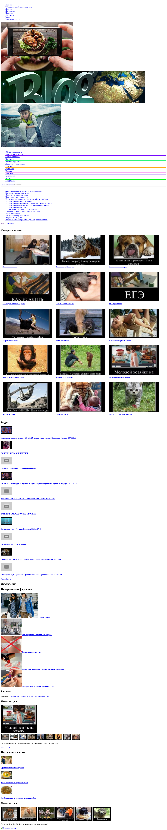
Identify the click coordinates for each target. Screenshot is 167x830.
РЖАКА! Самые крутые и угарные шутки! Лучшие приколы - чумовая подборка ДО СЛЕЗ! (39, 483)
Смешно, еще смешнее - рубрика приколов (18, 468)
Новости (8, 9)
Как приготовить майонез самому (18, 201)
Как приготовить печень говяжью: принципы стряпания (27, 205)
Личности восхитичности (15, 164)
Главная (8, 5)
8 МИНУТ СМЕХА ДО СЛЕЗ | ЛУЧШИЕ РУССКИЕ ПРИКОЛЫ (28, 499)
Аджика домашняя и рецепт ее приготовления (23, 191)
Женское (8, 166)
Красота (8, 171)
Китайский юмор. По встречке (13, 544)
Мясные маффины (12, 213)
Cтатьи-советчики (12, 157)
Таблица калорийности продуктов (18, 7)
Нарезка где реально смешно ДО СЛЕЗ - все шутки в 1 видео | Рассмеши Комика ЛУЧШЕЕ (38, 438)
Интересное (10, 11)
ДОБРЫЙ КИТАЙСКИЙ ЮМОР (14, 453)
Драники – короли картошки (16, 195)
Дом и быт (9, 169)
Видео (7, 17)
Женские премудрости (14, 154)
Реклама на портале (13, 19)
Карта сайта (5, 747)
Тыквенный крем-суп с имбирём (14, 783)
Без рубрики (10, 181)
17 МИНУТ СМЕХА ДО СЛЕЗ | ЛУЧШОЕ (18, 514)
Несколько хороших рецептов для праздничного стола (26, 220)
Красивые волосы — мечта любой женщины (22, 211)
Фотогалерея (10, 15)
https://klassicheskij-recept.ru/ (20, 696)
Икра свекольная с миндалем (16, 197)
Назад (3, 223)
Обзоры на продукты (13, 152)
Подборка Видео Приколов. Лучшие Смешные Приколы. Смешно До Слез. (32, 575)
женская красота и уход (40, 696)
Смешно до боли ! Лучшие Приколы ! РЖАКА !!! (21, 529)
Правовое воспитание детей (12, 768)
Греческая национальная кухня (17, 193)
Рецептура (9, 173)
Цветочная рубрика (13, 161)
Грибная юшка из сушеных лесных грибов (18, 798)
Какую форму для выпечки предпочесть (21, 209)
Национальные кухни (13, 218)
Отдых (8, 178)
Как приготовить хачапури (15, 207)
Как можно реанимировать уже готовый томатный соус (27, 199)
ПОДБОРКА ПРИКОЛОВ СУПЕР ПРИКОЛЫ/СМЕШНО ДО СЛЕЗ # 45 (31, 559)
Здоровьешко (10, 176)
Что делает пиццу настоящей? (17, 215)
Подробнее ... (6, 579)
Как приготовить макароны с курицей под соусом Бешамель (28, 203)
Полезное (9, 13)
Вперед (11, 223)
